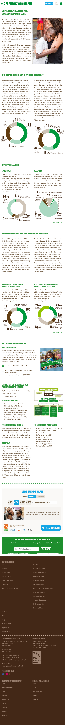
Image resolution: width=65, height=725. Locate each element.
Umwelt (4, 711)
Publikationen (6, 624)
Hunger (4, 707)
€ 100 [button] (22, 502)
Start (3, 564)
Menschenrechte (7, 688)
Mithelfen (5, 584)
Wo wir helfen (6, 572)
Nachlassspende (38, 604)
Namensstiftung (38, 608)
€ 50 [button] (16, 502)
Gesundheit (6, 699)
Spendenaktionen (38, 596)
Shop (3, 620)
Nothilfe (4, 715)
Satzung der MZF (11, 396)
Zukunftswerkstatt (38, 584)
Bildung (4, 696)
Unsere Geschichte (39, 572)
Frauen (4, 692)
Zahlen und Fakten (38, 580)
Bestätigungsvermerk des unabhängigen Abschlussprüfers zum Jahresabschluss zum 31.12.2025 (19, 373)
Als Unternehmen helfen (10, 588)
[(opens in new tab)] (51, 359)
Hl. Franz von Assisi (38, 568)
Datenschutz (6, 632)
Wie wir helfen (6, 576)
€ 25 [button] (10, 502)
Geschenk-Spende (38, 592)
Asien (34, 688)
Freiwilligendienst (38, 576)
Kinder (4, 684)
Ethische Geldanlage (39, 600)
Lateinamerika (37, 692)
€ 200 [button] (28, 502)
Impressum (5, 628)
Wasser (4, 703)
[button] (56, 3)
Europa (34, 695)
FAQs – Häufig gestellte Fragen (43, 588)
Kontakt (4, 612)
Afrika (34, 684)
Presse (4, 616)
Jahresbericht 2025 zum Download (17, 366)
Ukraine (35, 699)
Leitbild (35, 564)
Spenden (5, 568)
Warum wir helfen (7, 580)
